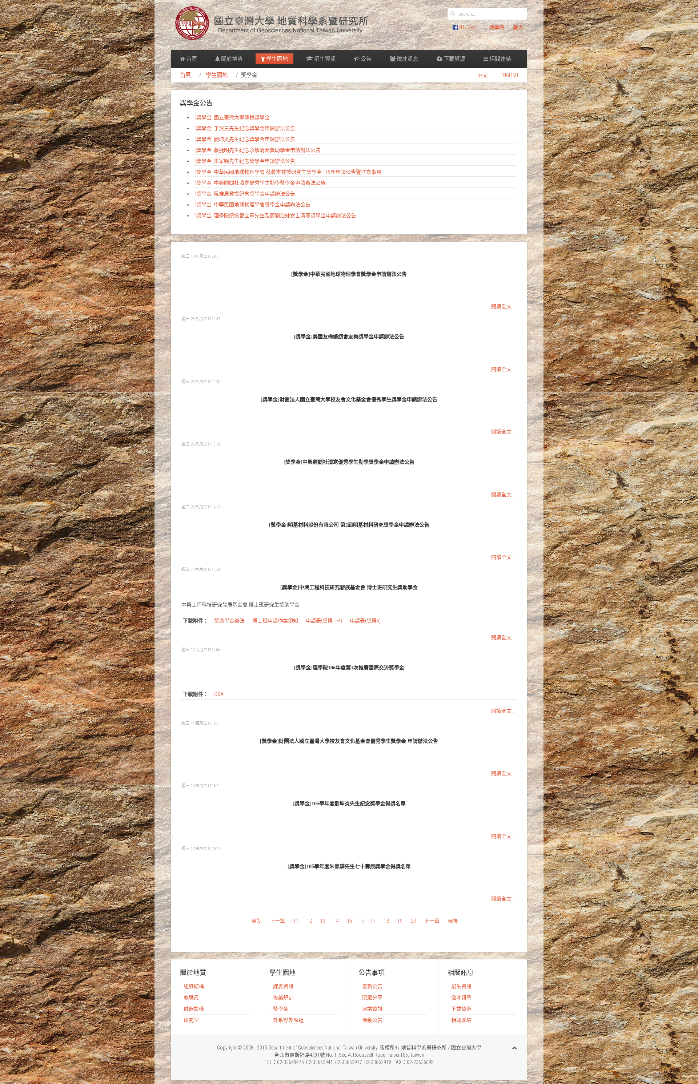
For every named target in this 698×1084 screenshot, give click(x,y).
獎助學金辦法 (230, 621)
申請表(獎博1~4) (324, 621)
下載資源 (453, 59)
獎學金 (280, 1009)
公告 (366, 59)
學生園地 (276, 59)
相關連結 (499, 59)
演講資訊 (372, 1009)
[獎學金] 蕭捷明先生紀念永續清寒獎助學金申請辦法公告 (258, 150)
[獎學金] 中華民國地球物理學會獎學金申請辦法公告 (252, 204)
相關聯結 (461, 1020)
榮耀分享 (372, 997)
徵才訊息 (407, 59)
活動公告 (372, 1020)
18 (386, 921)
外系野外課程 (288, 1020)
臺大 (518, 27)
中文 (482, 75)
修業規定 (283, 997)
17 (373, 921)
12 (309, 921)
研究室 (191, 1020)
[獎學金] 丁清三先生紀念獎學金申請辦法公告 (245, 128)
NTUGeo (467, 27)
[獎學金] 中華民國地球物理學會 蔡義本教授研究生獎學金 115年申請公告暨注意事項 (288, 172)
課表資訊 (283, 986)
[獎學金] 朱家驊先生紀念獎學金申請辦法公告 (245, 161)
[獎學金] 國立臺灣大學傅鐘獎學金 (232, 117)
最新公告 (372, 986)
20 (413, 921)
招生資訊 (324, 59)
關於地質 (231, 59)
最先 (256, 921)
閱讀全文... (503, 306)
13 (322, 921)
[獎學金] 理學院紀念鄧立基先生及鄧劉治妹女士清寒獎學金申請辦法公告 (275, 215)
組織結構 (194, 986)
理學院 (496, 27)
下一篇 (432, 921)
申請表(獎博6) (365, 621)
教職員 (191, 997)
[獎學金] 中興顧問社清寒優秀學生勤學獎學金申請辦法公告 (260, 183)
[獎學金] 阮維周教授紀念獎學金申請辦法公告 (245, 194)
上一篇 (277, 921)
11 (295, 921)
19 (399, 921)
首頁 (191, 59)
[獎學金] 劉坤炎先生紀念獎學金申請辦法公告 (245, 139)
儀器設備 (194, 1009)
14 (336, 921)
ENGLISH (509, 75)
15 (349, 921)
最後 (453, 921)
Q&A (219, 694)
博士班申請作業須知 (275, 621)
